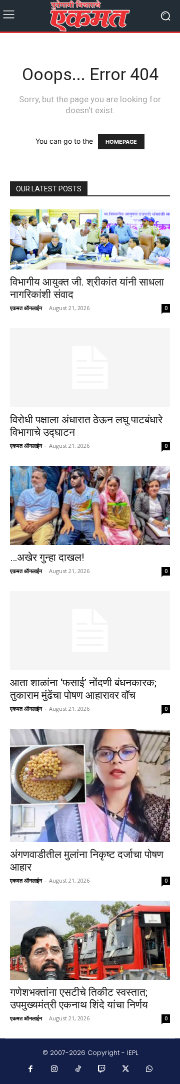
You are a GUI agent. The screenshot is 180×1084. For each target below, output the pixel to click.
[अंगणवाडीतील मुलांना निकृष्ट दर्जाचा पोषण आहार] (90, 785)
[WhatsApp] (149, 1069)
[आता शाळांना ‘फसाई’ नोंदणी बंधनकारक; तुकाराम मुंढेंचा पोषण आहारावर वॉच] (90, 630)
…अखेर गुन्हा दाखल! (47, 558)
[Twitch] (102, 1069)
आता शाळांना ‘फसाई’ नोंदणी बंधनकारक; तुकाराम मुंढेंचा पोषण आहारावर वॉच (83, 689)
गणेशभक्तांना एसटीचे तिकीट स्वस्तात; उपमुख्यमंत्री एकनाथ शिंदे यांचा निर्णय (79, 998)
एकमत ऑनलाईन (26, 308)
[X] (126, 1069)
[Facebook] (31, 1069)
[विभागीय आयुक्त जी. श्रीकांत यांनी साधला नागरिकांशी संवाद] (90, 239)
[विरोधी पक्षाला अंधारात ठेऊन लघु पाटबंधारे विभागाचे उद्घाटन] (90, 367)
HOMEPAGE (121, 141)
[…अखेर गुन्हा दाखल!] (90, 505)
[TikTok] (78, 1069)
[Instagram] (54, 1069)
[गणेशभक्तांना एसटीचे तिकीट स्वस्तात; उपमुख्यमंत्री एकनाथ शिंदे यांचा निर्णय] (90, 940)
